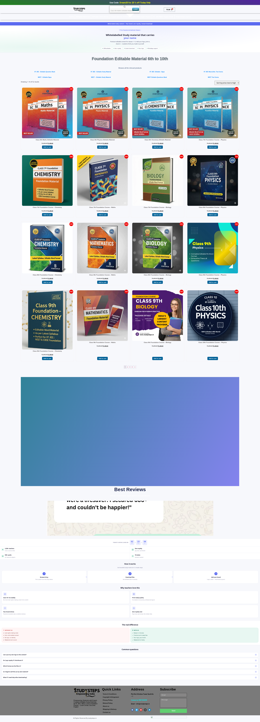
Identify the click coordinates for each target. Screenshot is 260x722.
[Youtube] (141, 710)
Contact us (106, 712)
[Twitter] (136, 710)
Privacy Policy (108, 700)
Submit (135, 9)
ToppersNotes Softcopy (121, 17)
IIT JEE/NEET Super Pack (163, 17)
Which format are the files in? (129, 666)
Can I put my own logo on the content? (129, 655)
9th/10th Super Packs (142, 17)
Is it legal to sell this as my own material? (129, 672)
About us (106, 706)
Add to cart (47, 147)
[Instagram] (145, 710)
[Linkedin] (149, 710)
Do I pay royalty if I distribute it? (129, 660)
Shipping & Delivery (109, 709)
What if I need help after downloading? (129, 677)
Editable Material (83, 17)
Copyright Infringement (111, 697)
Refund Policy (108, 703)
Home (71, 17)
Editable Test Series (100, 17)
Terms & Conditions (109, 694)
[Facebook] (132, 710)
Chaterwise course (183, 17)
